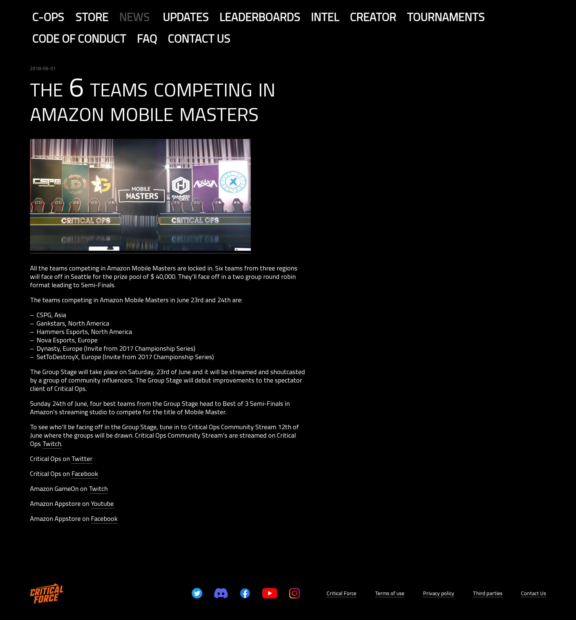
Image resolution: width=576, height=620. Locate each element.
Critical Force (341, 593)
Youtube (102, 503)
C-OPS (48, 16)
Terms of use (389, 593)
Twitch (51, 443)
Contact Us (533, 593)
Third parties (487, 593)
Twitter (81, 458)
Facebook (84, 473)
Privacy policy (438, 593)
